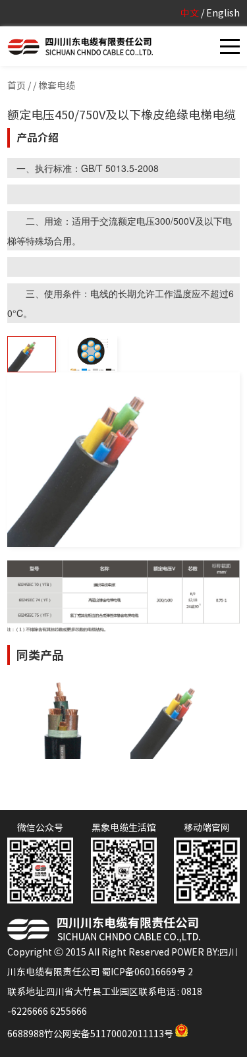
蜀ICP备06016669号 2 (147, 972)
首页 (16, 85)
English (223, 13)
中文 (189, 13)
